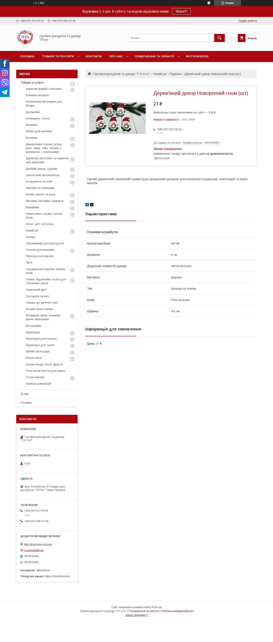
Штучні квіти (34, 357)
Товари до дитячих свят (42, 302)
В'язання (31, 137)
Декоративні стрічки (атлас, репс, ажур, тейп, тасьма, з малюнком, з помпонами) (44, 148)
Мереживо (32, 207)
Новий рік (160, 74)
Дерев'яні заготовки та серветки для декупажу (47, 160)
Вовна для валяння (39, 131)
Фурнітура (33, 332)
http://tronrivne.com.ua (38, 544)
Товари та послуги (58, 56)
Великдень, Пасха (38, 118)
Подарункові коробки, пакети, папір (45, 271)
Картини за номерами (40, 187)
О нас (24, 394)
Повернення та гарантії (154, 56)
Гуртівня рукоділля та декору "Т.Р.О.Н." (122, 74)
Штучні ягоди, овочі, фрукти (44, 364)
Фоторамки (33, 325)
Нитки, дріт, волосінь (40, 224)
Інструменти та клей (39, 181)
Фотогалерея (197, 56)
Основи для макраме (40, 249)
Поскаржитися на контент (143, 611)
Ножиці (30, 237)
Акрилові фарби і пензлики (44, 88)
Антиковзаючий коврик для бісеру (44, 103)
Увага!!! (181, 11)
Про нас (116, 56)
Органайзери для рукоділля (45, 243)
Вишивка (32, 124)
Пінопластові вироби (40, 256)
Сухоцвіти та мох (37, 296)
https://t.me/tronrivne (57, 576)
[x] (91, 205)
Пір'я (29, 262)
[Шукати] (219, 38)
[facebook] (87, 205)
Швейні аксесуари (37, 351)
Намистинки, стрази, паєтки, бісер (44, 215)
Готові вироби (35, 377)
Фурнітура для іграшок (41, 338)
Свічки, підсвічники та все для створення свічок (46, 281)
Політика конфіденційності (177, 611)
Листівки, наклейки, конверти (45, 200)
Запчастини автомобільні (43, 175)
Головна (27, 56)
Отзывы (26, 402)
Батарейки (33, 112)
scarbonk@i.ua (34, 550)
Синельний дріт (36, 289)
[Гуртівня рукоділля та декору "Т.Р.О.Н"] (25, 45)
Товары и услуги (32, 82)
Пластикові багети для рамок (45, 370)
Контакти (94, 56)
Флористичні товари (39, 309)
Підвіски (175, 74)
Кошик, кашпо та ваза (40, 194)
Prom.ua (157, 607)
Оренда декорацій (38, 383)
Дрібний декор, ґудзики (41, 168)
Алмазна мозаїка (37, 95)
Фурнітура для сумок (40, 345)
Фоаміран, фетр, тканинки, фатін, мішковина (43, 317)
